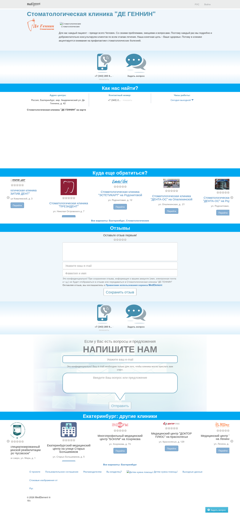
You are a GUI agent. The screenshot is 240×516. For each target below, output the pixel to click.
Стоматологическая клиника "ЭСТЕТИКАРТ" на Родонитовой (120, 193)
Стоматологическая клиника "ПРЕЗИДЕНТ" (68, 204)
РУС (196, 4)
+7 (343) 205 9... (104, 77)
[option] (120, 197)
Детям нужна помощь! (165, 471)
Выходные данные (192, 471)
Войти (207, 4)
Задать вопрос (136, 75)
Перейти (17, 205)
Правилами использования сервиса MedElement (134, 285)
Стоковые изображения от (43, 480)
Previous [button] (8, 197)
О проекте (34, 471)
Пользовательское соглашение (61, 471)
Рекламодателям (92, 471)
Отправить (120, 405)
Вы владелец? (114, 471)
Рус (31, 488)
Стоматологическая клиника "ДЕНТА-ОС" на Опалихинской (171, 197)
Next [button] (231, 197)
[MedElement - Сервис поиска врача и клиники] (33, 4)
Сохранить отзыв (120, 291)
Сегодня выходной (181, 100)
